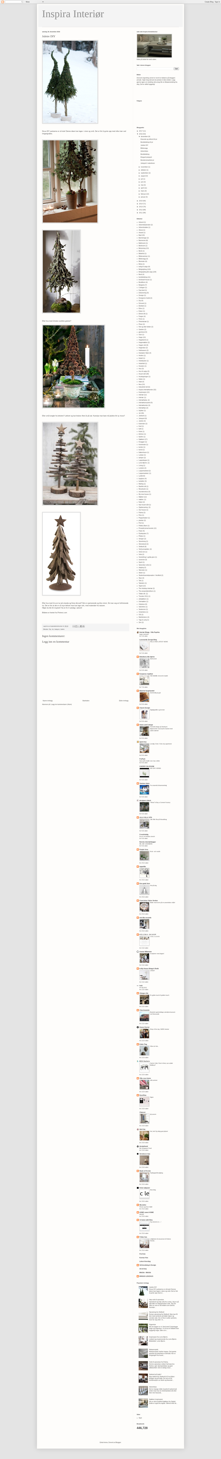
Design (141, 295)
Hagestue (142, 348)
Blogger (118, 1442)
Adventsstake (143, 227)
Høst (140, 382)
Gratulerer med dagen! (157, 953)
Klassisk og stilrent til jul (149, 139)
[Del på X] (78, 626)
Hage (140, 337)
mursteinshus (143, 492)
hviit (140, 986)
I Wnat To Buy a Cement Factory (160, 802)
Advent (141, 222)
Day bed (142, 290)
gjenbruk (142, 332)
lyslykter (141, 481)
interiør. (141, 397)
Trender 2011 (143, 596)
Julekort (141, 416)
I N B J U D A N (154, 936)
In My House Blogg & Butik (149, 969)
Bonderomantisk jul (147, 160)
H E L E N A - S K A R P (147, 934)
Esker (141, 311)
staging (141, 567)
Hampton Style (144, 353)
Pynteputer (142, 533)
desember (144, 136)
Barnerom (142, 240)
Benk (140, 251)
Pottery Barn (143, 526)
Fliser (140, 324)
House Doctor (144, 1027)
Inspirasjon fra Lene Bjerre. (158, 1337)
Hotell (141, 358)
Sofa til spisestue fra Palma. (158, 1362)
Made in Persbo (145, 1171)
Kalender (142, 424)
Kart (140, 426)
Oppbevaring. (143, 507)
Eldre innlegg (123, 701)
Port (140, 523)
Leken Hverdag (145, 1261)
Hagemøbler (143, 342)
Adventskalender (144, 225)
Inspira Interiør (73, 13)
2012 (141, 210)
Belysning (142, 248)
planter (141, 520)
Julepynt (56, 629)
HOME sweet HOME (146, 1212)
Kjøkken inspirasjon (156, 1399)
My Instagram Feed (145, 1148)
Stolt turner (153, 659)
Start (140, 1418)
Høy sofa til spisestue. (156, 1300)
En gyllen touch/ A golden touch (159, 995)
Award (141, 233)
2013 (141, 207)
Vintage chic (143, 993)
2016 (141, 134)
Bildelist (141, 253)
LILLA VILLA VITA (145, 817)
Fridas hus (143, 1237)
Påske (141, 536)
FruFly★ (142, 759)
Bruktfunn (142, 282)
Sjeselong (142, 541)
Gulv (140, 335)
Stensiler (142, 570)
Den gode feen (144, 883)
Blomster (142, 261)
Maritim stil (142, 486)
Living (141, 465)
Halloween (142, 350)
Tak (140, 580)
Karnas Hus (143, 1258)
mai (142, 185)
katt (140, 429)
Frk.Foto (142, 1254)
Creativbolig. (144, 834)
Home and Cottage (146, 725)
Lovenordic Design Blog (148, 640)
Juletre (62, 629)
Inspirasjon (142, 392)
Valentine (142, 607)
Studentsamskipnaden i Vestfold (150, 575)
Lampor (152, 970)
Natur (140, 502)
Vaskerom (142, 609)
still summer (153, 1080)
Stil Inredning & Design (147, 1265)
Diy (50, 629)
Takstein (141, 583)
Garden (141, 329)
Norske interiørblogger (147, 842)
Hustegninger (143, 376)
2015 (141, 201)
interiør (141, 395)
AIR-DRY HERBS (155, 768)
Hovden (141, 366)
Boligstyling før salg (145, 272)
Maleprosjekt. (153, 1349)
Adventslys (144, 151)
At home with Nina (146, 1220)
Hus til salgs (143, 371)
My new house (144, 494)
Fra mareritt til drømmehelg (158, 785)
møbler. (141, 499)
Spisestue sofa (144, 565)
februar (143, 194)
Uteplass (142, 604)
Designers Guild (144, 298)
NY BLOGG (143, 987)
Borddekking (145, 154)
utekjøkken (142, 599)
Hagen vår (142, 345)
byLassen (153, 1114)
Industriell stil (143, 387)
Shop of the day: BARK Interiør (159, 1029)
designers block (145, 800)
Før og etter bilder (145, 327)
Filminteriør (142, 321)
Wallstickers (143, 617)
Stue (140, 578)
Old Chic (142, 1129)
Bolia (140, 264)
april (142, 188)
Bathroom (142, 243)
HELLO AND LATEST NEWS (159, 641)
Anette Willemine (145, 952)
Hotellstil (142, 363)
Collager (142, 287)
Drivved (141, 303)
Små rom (142, 552)
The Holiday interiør (145, 588)
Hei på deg (153, 885)
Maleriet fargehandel (146, 691)
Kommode (142, 444)
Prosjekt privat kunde (146, 528)
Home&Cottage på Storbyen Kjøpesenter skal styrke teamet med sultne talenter (161, 728)
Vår (140, 614)
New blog (153, 1190)
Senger (141, 539)
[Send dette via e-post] (74, 626)
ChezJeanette (144, 1010)
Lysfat (141, 476)
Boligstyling (143, 269)
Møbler (141, 497)
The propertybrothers (146, 591)
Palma (141, 512)
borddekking (143, 277)
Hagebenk (142, 340)
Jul (52, 629)
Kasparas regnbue (146, 674)
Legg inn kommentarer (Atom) (61, 704)
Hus (140, 369)
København (143, 452)
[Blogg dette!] (76, 626)
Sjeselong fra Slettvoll (156, 1312)
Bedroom (142, 246)
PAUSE (141, 1214)
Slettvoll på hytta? (155, 1374)
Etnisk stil (142, 314)
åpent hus (143, 742)
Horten (141, 355)
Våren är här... (154, 1046)
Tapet (140, 586)
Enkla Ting (143, 1044)
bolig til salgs (143, 267)
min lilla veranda (145, 918)
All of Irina (143, 1269)
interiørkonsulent (144, 403)
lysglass (141, 478)
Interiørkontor (143, 405)
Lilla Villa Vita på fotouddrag (158, 819)
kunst (140, 450)
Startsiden (85, 701)
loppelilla (142, 866)
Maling (141, 484)
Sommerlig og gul (155, 693)
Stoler (141, 573)
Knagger (142, 442)
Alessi (141, 230)
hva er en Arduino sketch (147, 836)
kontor (141, 447)
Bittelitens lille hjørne (147, 657)
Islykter (141, 410)
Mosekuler (142, 489)
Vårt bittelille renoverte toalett (159, 676)
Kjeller (141, 437)
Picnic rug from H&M (145, 1207)
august (143, 176)
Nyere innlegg (48, 701)
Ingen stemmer (144, 634)
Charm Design (144, 708)
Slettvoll (141, 546)
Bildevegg (144, 148)
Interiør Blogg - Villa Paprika (149, 632)
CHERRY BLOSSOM (146, 766)
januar (143, 197)
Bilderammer (143, 256)
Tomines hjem (144, 783)
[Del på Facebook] (81, 626)
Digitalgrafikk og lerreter (157, 710)
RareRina (142, 1095)
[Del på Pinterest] (83, 626)
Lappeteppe (143, 460)
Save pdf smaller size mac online (149, 761)
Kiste (140, 431)
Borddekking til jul (147, 142)
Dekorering (142, 293)
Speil (140, 562)
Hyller (141, 379)
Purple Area (143, 849)
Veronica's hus (144, 1154)
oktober (143, 170)
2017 (141, 131)
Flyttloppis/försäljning (156, 1173)
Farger (141, 316)
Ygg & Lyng (143, 620)
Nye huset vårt (144, 505)
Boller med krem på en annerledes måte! (162, 902)
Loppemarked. (144, 473)
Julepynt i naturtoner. (148, 163)
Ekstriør (141, 306)
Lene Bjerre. (143, 463)
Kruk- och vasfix (155, 851)
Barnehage (142, 238)
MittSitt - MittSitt (145, 1272)
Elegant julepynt (146, 157)
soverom (142, 560)
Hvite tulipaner (144, 1188)
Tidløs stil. (142, 594)
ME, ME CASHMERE (145, 844)
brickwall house (144, 280)
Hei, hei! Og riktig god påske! (159, 1131)
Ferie (140, 319)
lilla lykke (142, 1205)
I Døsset (142, 1112)
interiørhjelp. (143, 400)
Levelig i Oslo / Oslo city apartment (161, 744)
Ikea (140, 384)
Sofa (140, 554)
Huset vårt (142, 374)
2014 (141, 204)
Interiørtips (142, 408)
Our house (142, 510)
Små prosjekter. (144, 549)
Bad (140, 235)
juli (142, 179)
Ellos (140, 308)
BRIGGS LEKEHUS (146, 1276)
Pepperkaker (143, 518)
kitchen (141, 434)
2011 (141, 213)
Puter (140, 531)
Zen (140, 622)
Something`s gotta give (147, 557)
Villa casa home (145, 1078)
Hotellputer (142, 361)
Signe (151, 1097)
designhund (143, 1146)
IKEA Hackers (144, 1061)
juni (142, 182)
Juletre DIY (144, 145)
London (141, 468)
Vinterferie (142, 612)
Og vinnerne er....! (155, 1222)
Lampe (141, 455)
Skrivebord (142, 544)
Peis (140, 515)
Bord (140, 274)
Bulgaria (142, 285)
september (145, 173)
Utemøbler (142, 601)
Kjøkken (141, 439)
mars (143, 191)
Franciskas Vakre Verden (148, 900)
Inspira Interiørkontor (146, 390)
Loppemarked (143, 471)
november (144, 167)
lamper (141, 458)
